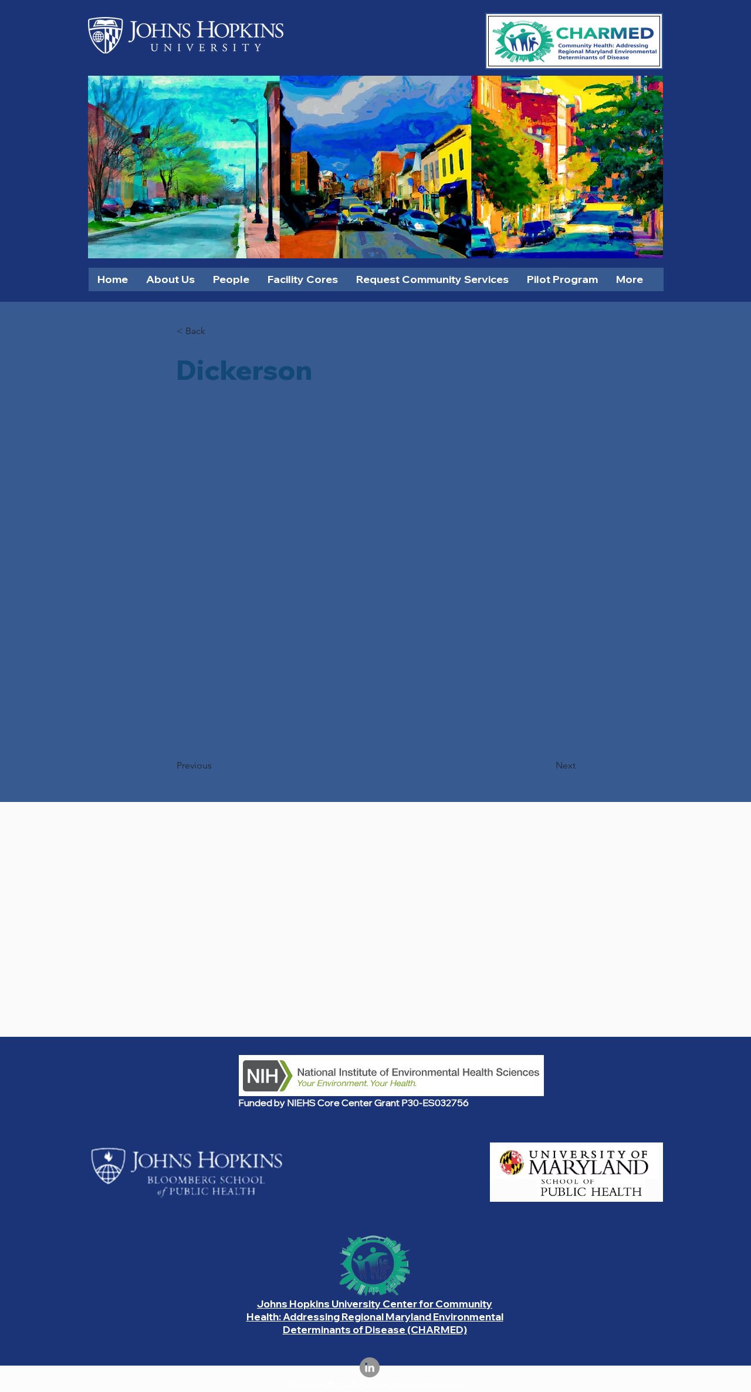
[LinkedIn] (370, 1367)
